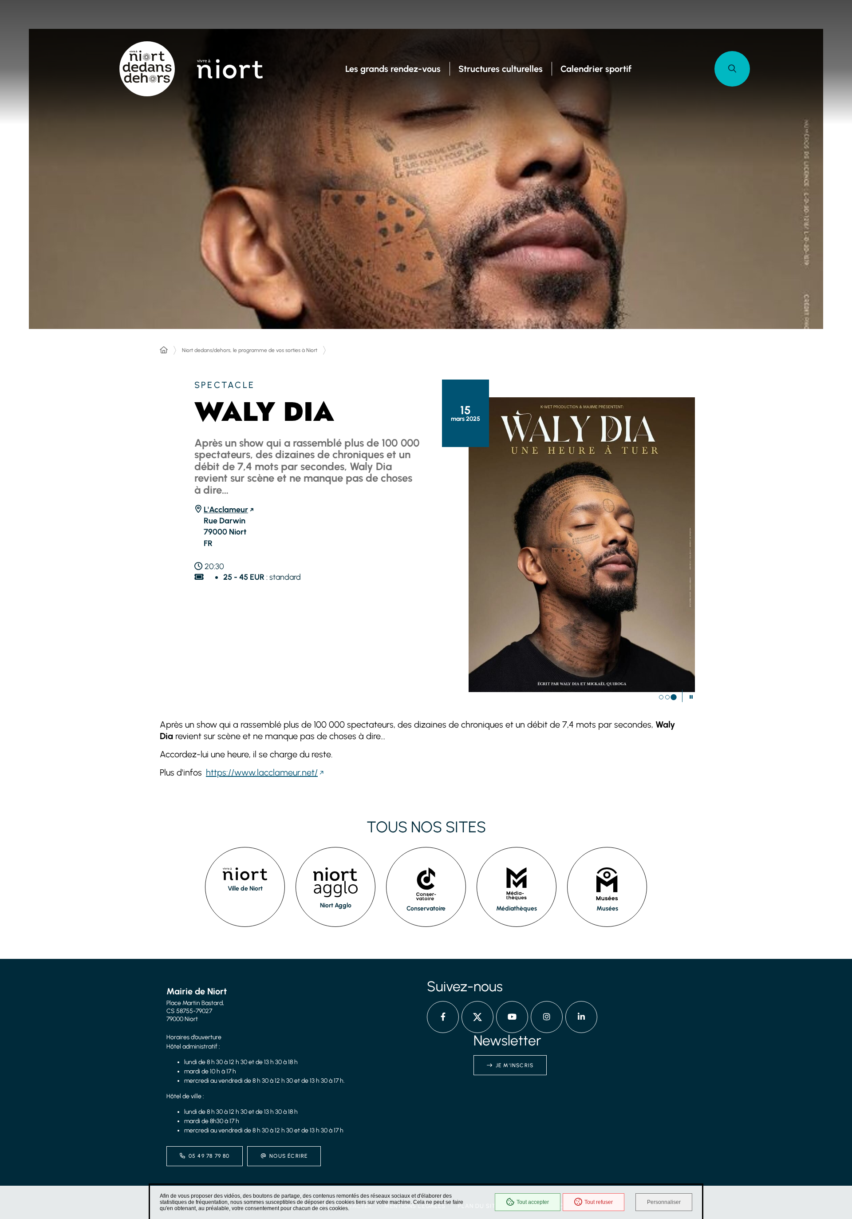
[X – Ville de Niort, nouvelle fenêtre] (477, 1017)
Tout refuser (598, 1202)
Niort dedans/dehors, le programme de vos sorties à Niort (249, 350)
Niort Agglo (335, 905)
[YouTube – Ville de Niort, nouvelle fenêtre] (512, 1017)
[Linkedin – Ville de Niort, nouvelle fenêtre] (581, 1017)
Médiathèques (516, 908)
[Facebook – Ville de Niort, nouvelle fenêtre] (443, 1017)
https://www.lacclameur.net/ (262, 772)
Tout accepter (533, 1202)
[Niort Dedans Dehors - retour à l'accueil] (147, 69)
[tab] (661, 697)
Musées (607, 908)
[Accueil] (164, 350)
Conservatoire (426, 908)
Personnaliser (664, 1202)
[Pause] (691, 697)
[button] (732, 69)
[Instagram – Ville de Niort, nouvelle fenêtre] (547, 1017)
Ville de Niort (245, 888)
